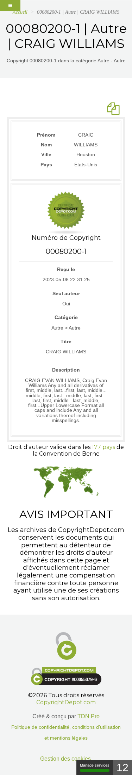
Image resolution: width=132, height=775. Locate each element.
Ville (46, 154)
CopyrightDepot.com (66, 702)
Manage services (94, 765)
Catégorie (66, 317)
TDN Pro (88, 716)
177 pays (103, 447)
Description (66, 369)
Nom (46, 144)
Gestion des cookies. (66, 759)
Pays (46, 164)
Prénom (46, 135)
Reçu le (66, 269)
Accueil (20, 12)
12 (122, 767)
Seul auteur (66, 293)
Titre (66, 341)
